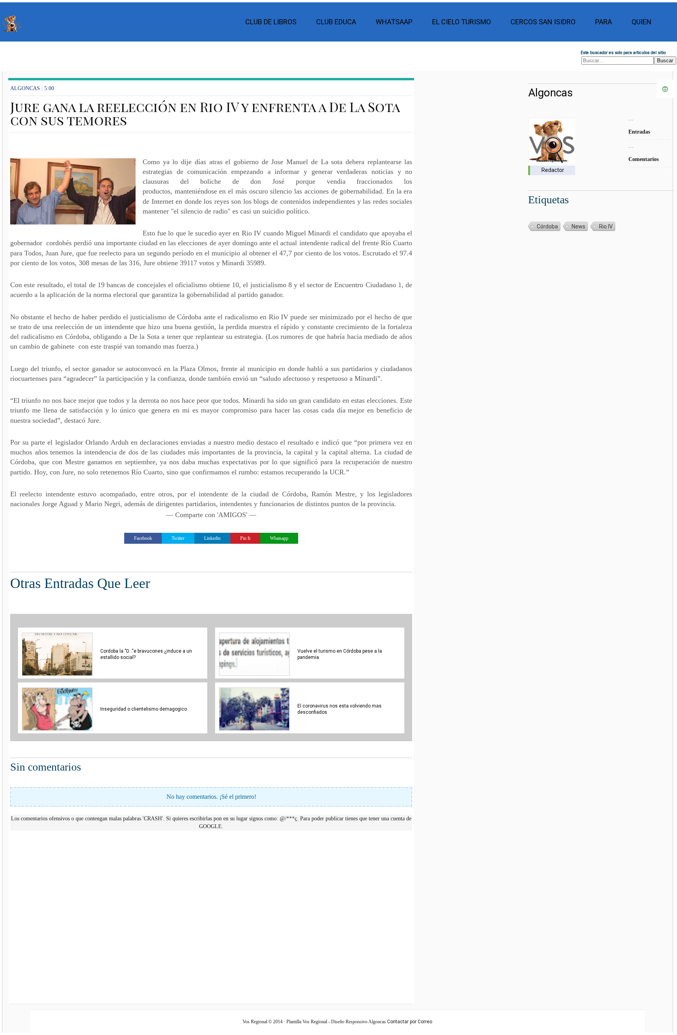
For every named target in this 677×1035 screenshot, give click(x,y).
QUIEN (642, 22)
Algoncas (550, 92)
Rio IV (606, 226)
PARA (603, 22)
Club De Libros (271, 22)
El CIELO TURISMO (461, 22)
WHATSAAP (394, 22)
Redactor (552, 170)
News (578, 226)
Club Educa (336, 22)
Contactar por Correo (409, 1021)
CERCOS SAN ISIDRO (543, 22)
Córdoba (547, 226)
